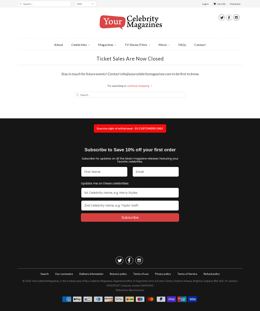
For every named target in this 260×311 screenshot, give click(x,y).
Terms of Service (187, 273)
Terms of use (141, 273)
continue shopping (138, 85)
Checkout (235, 3)
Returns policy (118, 273)
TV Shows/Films (136, 44)
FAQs (182, 44)
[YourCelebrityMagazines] (130, 23)
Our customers (64, 273)
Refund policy (211, 273)
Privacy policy (163, 273)
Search (45, 273)
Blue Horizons (136, 290)
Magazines (105, 44)
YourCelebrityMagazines (45, 280)
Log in (205, 3)
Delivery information (91, 273)
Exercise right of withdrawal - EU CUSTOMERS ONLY (130, 128)
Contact (200, 44)
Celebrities (79, 44)
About (58, 44)
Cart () (221, 3)
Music (163, 44)
